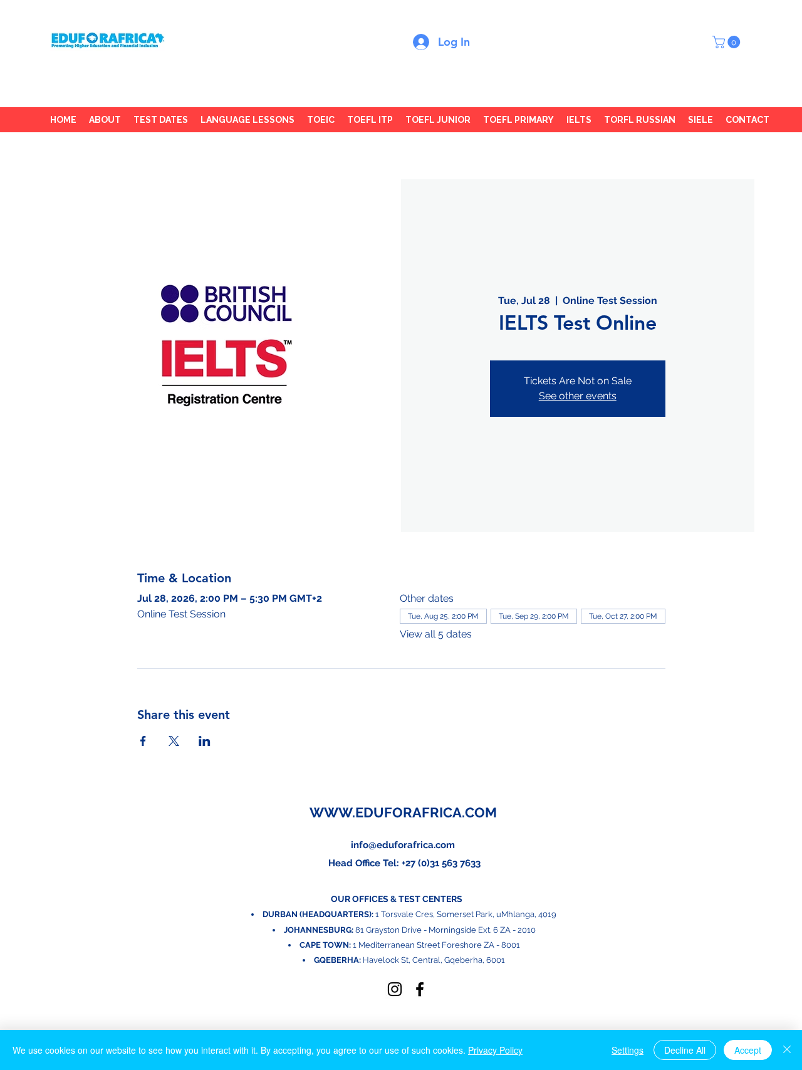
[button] (727, 42)
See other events (578, 396)
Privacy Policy (495, 1050)
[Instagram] (394, 989)
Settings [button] (627, 1050)
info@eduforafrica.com (403, 845)
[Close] (786, 1050)
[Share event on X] (174, 741)
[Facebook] (419, 989)
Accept (747, 1050)
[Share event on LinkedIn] (205, 741)
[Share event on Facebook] (143, 741)
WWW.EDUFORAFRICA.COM (403, 812)
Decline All (685, 1050)
